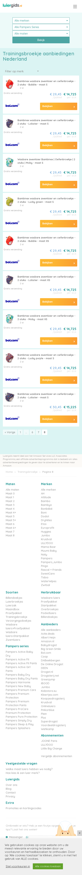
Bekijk (41, 40)
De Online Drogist (52, 664)
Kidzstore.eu (49, 691)
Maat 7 (10, 531)
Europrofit (47, 528)
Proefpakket (14, 613)
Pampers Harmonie (18, 682)
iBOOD (45, 683)
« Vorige (10, 432)
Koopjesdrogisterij (53, 698)
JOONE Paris (49, 741)
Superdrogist (49, 721)
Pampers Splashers (18, 728)
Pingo (44, 566)
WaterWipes (48, 581)
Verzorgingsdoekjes (18, 620)
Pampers (46, 558)
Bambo (45, 501)
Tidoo (44, 577)
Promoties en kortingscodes (23, 808)
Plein (44, 714)
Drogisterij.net (50, 675)
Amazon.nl (47, 641)
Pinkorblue (47, 710)
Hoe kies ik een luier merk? (23, 773)
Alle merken (48, 489)
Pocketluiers (48, 613)
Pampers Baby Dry (18, 674)
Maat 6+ (11, 528)
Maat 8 (10, 535)
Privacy (10, 796)
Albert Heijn (48, 637)
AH (42, 493)
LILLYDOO (47, 543)
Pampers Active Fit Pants (21, 663)
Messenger (16, 837)
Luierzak (11, 605)
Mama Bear (48, 547)
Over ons (11, 785)
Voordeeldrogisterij (53, 725)
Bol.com (46, 652)
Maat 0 (10, 493)
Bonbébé (46, 508)
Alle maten (12, 489)
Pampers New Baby (18, 686)
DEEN (44, 668)
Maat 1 (10, 497)
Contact (11, 792)
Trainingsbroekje (28, 471)
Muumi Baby (49, 550)
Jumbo (45, 535)
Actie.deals (48, 633)
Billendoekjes (14, 598)
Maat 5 (10, 516)
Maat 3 (10, 505)
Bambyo (46, 505)
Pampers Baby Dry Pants (22, 678)
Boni (44, 512)
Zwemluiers (13, 640)
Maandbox (12, 609)
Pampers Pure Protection (21, 716)
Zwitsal (45, 585)
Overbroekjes (50, 609)
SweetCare (48, 573)
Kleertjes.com (49, 694)
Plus (43, 717)
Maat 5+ (11, 520)
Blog (8, 788)
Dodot (45, 516)
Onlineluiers (48, 706)
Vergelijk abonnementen (56, 756)
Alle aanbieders (51, 630)
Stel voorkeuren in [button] (18, 866)
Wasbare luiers (50, 598)
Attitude (46, 497)
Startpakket (48, 605)
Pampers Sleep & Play (20, 724)
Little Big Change (51, 748)
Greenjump (48, 679)
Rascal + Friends (51, 570)
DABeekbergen (50, 660)
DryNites (46, 520)
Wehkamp (47, 729)
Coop (44, 656)
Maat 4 (10, 508)
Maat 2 (10, 501)
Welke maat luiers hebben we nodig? (29, 769)
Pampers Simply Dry (19, 720)
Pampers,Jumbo (51, 562)
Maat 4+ (11, 512)
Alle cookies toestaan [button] (48, 866)
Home (9, 471)
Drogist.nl (47, 672)
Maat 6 (10, 524)
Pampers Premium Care (21, 690)
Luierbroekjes (14, 601)
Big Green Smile (51, 649)
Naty (44, 554)
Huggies (46, 531)
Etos (44, 524)
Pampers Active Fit (17, 659)
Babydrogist (49, 645)
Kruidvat (46, 539)
